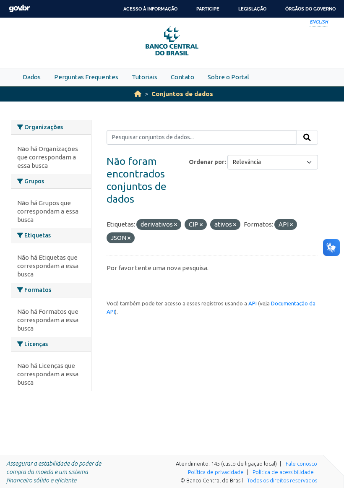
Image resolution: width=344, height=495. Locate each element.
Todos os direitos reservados (282, 480)
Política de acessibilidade (283, 472)
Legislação (252, 9)
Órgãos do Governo (310, 9)
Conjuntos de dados (182, 93)
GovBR (19, 9)
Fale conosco (301, 463)
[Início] (137, 93)
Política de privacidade (216, 472)
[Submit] (307, 137)
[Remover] (175, 224)
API (252, 303)
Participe (207, 9)
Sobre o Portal (228, 77)
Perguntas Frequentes (86, 77)
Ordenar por (206, 162)
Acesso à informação (150, 9)
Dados (32, 77)
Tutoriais (144, 77)
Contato (182, 77)
